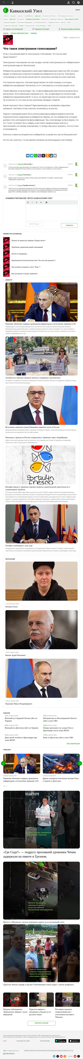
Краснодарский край (71, 19)
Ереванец (34, 33)
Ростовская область (40, 22)
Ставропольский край (11, 25)
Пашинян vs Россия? (41, 29)
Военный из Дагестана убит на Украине (21, 727)
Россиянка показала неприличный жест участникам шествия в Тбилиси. (64, 1013)
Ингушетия (20, 19)
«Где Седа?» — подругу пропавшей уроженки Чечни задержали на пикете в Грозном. (39, 854)
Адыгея (20, 16)
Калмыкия (44, 19)
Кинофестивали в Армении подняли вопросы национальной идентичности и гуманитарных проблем (37, 488)
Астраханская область (49, 16)
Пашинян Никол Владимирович (18, 703)
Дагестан (13, 19)
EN (8, 2)
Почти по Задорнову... (20, 254)
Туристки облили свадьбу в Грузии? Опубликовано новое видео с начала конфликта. (38, 984)
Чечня (21, 25)
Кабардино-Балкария (33, 19)
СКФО (69, 22)
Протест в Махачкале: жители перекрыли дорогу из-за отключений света (33, 922)
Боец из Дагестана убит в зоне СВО (58, 737)
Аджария (13, 16)
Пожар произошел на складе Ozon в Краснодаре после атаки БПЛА (58, 729)
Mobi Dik (20, 164)
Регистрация (34, 224)
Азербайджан (28, 16)
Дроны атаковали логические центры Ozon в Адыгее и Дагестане (61, 779)
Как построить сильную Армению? (25, 273)
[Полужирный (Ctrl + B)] (28, 202)
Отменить (69, 225)
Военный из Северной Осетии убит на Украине (21, 719)
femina (20, 185)
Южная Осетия (29, 25)
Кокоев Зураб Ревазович (15, 655)
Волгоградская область (65, 16)
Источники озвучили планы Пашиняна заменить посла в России (32, 427)
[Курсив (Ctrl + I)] (32, 202)
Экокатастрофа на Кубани (70, 29)
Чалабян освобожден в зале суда (18, 545)
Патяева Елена (11, 606)
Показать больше (41, 1023)
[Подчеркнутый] (36, 202)
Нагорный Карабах (9, 22)
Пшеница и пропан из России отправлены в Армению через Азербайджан (36, 437)
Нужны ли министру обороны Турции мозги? (28, 240)
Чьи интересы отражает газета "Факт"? (26, 267)
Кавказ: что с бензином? (14, 29)
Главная (5, 33)
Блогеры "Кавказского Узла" (19, 33)
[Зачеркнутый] (41, 202)
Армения (38, 16)
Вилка (20, 175)
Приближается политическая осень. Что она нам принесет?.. (34, 260)
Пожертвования (45, 1041)
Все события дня (73, 743)
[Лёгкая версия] (12, 3)
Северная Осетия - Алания (56, 22)
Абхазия (6, 16)
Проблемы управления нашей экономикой (27, 247)
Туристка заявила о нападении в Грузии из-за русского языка (40, 1012)
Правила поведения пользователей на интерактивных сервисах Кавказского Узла (48, 1050)
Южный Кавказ (41, 25)
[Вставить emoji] (46, 202)
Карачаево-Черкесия (56, 19)
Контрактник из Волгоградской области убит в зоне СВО (60, 719)
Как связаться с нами (23, 1041)
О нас (4, 1041)
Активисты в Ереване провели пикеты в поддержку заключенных (33, 377)
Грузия (6, 19)
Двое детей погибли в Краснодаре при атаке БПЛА (21, 738)
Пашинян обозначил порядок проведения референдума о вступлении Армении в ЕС (40, 323)
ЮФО (49, 25)
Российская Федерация (24, 22)
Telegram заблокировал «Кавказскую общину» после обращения (15, 1012)
